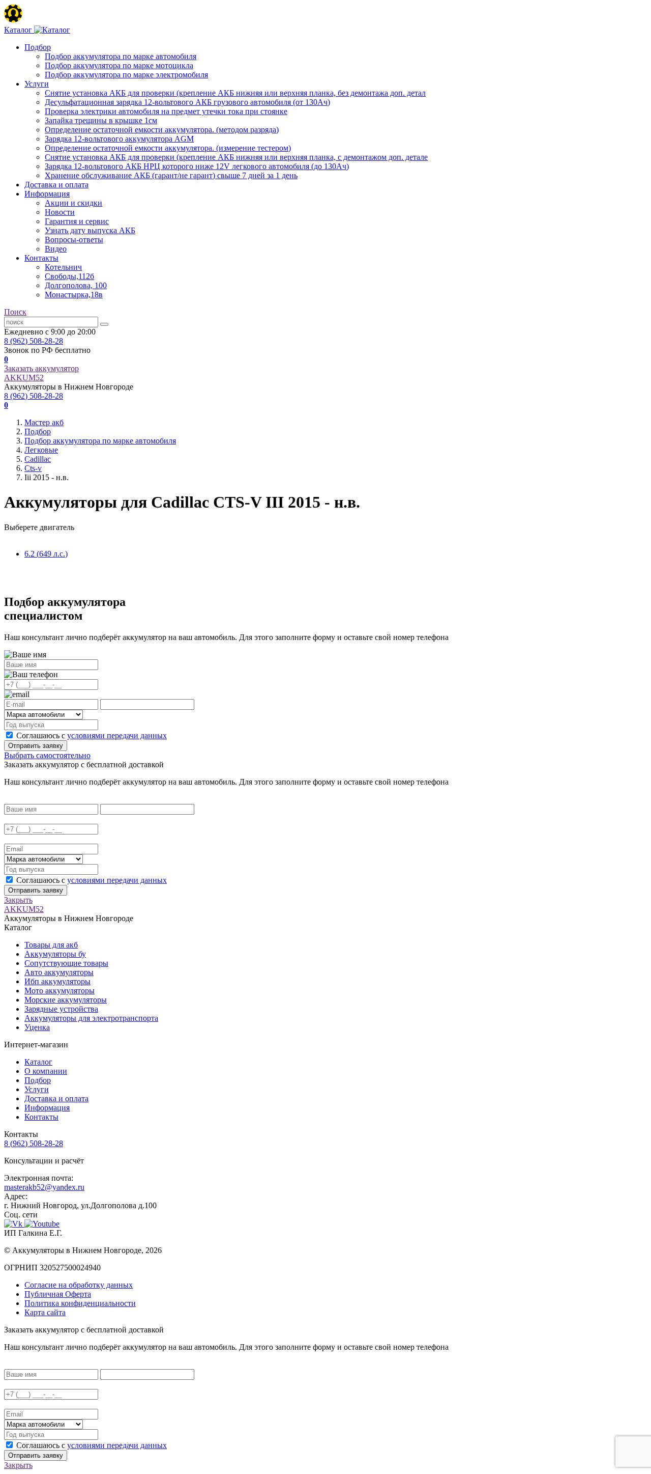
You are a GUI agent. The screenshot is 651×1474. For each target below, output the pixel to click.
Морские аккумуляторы (65, 999)
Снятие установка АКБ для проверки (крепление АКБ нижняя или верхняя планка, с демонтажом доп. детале (236, 157)
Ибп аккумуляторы (57, 981)
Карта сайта (45, 1312)
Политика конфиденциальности (80, 1303)
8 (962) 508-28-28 (33, 341)
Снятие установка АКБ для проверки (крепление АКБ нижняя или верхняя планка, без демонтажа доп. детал (235, 93)
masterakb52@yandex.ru (44, 1187)
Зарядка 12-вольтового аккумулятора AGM (119, 138)
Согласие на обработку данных (78, 1285)
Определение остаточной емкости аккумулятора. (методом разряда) (162, 129)
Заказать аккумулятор (41, 368)
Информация (47, 193)
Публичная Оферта (57, 1294)
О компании (45, 1071)
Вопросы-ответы (74, 239)
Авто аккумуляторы (59, 972)
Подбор (37, 47)
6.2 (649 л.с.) (46, 553)
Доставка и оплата (56, 184)
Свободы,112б (69, 276)
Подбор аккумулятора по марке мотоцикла (119, 65)
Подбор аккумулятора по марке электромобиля (126, 74)
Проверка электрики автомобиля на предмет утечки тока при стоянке (166, 111)
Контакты (41, 258)
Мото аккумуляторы (59, 990)
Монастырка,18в (74, 294)
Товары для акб (51, 944)
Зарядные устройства (61, 1009)
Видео (56, 248)
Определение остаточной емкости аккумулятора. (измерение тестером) (168, 148)
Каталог (38, 1062)
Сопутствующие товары (66, 963)
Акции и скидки (73, 203)
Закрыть (18, 900)
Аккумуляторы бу (55, 954)
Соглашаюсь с (91, 735)
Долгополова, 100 (76, 285)
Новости (60, 212)
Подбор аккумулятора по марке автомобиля (120, 56)
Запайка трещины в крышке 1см (101, 120)
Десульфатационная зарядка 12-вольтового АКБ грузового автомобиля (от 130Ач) (187, 102)
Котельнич (63, 267)
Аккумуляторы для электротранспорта (91, 1018)
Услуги (36, 83)
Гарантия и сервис (77, 221)
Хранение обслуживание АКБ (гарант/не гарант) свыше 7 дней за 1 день (171, 175)
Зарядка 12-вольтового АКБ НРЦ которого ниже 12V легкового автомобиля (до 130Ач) (197, 166)
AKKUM (24, 377)
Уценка (37, 1027)
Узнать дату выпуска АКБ (90, 230)
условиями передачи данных (117, 735)
